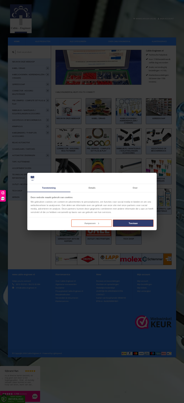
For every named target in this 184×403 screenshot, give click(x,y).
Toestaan (133, 223)
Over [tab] (135, 188)
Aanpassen (90, 223)
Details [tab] (92, 188)
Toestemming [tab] (49, 188)
